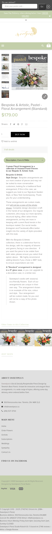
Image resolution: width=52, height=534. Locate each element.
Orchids (4, 435)
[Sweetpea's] (26, 32)
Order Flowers (7, 431)
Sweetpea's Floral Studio (21, 484)
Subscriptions (6, 439)
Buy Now (20, 135)
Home (3, 426)
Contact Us (5, 452)
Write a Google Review (9, 530)
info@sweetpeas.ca (11, 407)
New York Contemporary (24, 195)
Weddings (5, 444)
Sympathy (5, 448)
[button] (47, 6)
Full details (9, 150)
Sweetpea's (19, 481)
